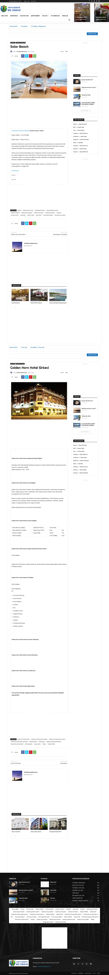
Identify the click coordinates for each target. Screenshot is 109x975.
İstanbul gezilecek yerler (52, 210)
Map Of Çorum (84, 145)
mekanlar (59, 212)
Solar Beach (15, 170)
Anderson (75, 136)
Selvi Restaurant (16, 303)
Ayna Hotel (53, 890)
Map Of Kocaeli (83, 124)
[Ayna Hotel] (45, 892)
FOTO (94, 973)
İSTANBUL (24, 26)
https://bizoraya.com (28, 245)
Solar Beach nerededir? (60, 215)
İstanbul (19, 210)
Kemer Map (84, 136)
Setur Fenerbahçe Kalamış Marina (57, 303)
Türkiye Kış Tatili (86, 95)
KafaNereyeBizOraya (81, 19)
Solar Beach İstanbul (48, 215)
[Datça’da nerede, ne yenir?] (76, 89)
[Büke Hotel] (45, 884)
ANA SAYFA (74, 973)
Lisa (74, 130)
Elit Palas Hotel (101, 17)
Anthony (75, 133)
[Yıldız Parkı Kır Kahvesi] (39, 295)
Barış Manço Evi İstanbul (60, 234)
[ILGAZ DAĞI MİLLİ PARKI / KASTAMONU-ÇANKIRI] (76, 104)
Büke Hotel (53, 882)
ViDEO (98, 973)
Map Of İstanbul (84, 139)
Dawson (75, 152)
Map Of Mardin (84, 152)
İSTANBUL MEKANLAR (38, 26)
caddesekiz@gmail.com (44, 966)
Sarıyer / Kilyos (30, 215)
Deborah (75, 139)
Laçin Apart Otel (81, 17)
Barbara (75, 148)
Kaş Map (80, 142)
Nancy (75, 124)
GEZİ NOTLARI (88, 973)
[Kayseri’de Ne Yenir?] (76, 81)
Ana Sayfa (14, 26)
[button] (69, 20)
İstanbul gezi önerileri (28, 210)
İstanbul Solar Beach (50, 212)
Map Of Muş (83, 148)
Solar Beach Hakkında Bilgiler (20, 130)
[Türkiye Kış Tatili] (76, 96)
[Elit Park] (45, 900)
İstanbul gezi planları (40, 210)
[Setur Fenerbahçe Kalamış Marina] (58, 295)
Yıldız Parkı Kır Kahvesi (36, 303)
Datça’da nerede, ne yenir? (89, 87)
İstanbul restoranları (39, 212)
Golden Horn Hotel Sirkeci (18, 234)
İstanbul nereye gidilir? (26, 212)
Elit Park (52, 898)
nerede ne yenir (14, 215)
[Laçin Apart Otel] (82, 12)
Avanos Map (81, 130)
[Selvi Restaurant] (20, 295)
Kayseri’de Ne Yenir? (87, 79)
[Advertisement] (52, 8)
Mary (74, 142)
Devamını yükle (84, 110)
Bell (74, 127)
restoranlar (23, 215)
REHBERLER (80, 973)
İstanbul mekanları (15, 212)
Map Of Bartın (84, 133)
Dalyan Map (80, 127)
